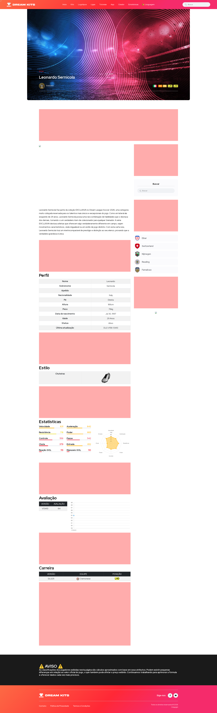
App (112, 4)
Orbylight (174, 707)
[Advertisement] (107, 125)
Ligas (93, 4)
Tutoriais (103, 4)
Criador (121, 4)
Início (65, 4)
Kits (72, 4)
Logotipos (82, 4)
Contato (42, 706)
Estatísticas (133, 4)
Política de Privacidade (59, 706)
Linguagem (149, 4)
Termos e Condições (81, 706)
